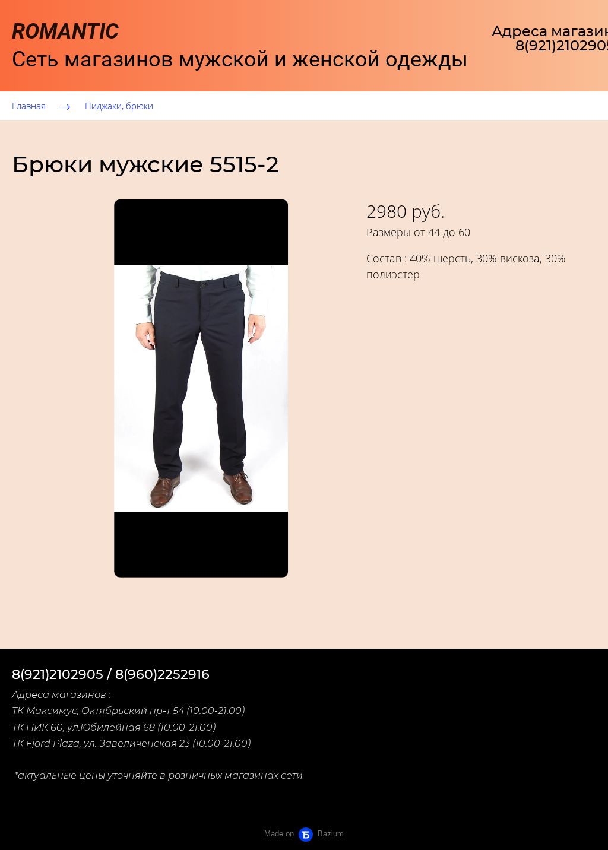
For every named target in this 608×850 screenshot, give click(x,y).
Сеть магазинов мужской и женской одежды (240, 45)
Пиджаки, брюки (119, 106)
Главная (29, 106)
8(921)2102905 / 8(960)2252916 (111, 675)
